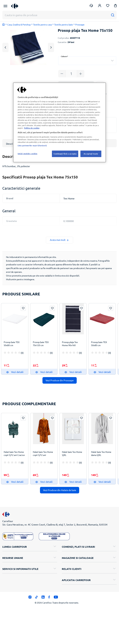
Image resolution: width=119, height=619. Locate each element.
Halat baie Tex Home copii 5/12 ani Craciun (14, 453)
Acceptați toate (91, 153)
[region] (59, 122)
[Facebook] (49, 597)
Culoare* (64, 56)
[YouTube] (56, 597)
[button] (115, 6)
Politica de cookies (31, 128)
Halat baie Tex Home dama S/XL (101, 453)
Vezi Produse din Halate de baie (59, 490)
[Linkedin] (43, 597)
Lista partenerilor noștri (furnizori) (32, 145)
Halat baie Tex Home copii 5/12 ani (43, 453)
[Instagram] (30, 597)
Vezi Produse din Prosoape (60, 380)
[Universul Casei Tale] (16, 6)
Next (50, 47)
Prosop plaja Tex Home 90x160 (70, 344)
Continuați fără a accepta (65, 153)
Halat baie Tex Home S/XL (72, 453)
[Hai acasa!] (3, 24)
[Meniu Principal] (5, 6)
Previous (5, 47)
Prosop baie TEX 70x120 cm (41, 344)
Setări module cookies (27, 153)
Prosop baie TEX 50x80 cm (12, 344)
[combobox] (87, 60)
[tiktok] (36, 597)
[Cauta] (112, 15)
